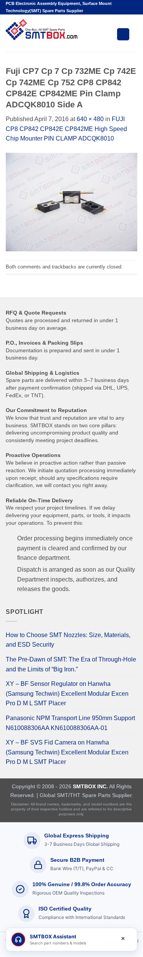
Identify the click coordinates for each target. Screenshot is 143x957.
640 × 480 (90, 119)
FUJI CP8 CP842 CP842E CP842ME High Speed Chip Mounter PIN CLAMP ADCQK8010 (66, 129)
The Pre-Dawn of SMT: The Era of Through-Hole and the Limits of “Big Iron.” (71, 664)
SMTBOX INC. (90, 786)
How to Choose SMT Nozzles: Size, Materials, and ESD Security (68, 640)
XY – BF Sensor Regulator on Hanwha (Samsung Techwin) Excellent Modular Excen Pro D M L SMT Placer (67, 693)
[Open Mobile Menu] (123, 34)
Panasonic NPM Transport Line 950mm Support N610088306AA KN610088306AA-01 (70, 723)
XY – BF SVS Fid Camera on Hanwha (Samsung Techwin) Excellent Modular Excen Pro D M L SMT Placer (67, 752)
